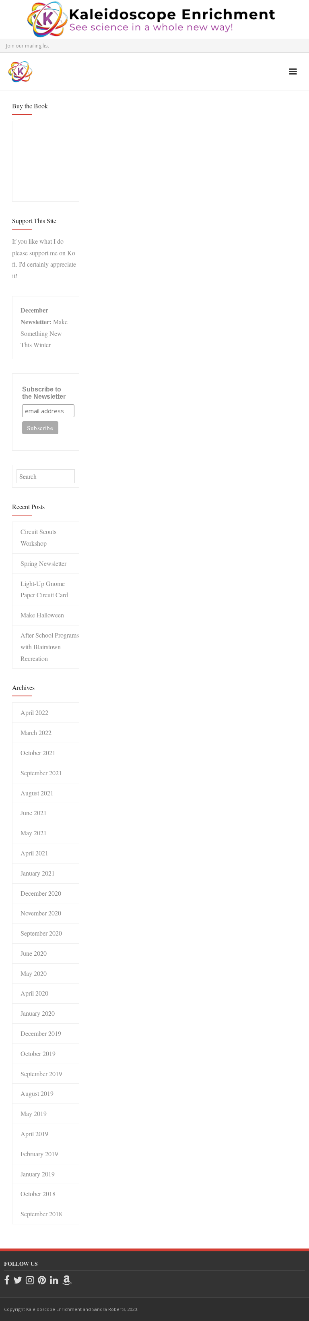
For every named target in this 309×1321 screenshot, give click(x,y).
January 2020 (38, 1013)
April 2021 (34, 853)
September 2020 (41, 933)
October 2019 (38, 1053)
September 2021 (41, 772)
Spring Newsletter (43, 563)
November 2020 (41, 913)
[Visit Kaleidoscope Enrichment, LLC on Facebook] (7, 1280)
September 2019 (41, 1073)
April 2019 (34, 1133)
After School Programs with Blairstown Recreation (50, 647)
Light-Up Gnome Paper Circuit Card (44, 589)
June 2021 (34, 812)
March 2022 (36, 732)
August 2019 (37, 1093)
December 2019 (41, 1033)
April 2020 (34, 993)
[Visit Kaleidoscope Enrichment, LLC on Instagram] (30, 1280)
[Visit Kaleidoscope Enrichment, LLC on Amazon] (67, 1280)
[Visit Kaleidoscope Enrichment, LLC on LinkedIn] (54, 1280)
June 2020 (34, 953)
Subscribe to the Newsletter (44, 393)
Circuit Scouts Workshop (38, 537)
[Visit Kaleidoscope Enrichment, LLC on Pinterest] (42, 1280)
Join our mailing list (27, 45)
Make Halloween (42, 615)
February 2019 (39, 1153)
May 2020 (34, 973)
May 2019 (34, 1113)
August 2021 (37, 793)
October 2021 (38, 752)
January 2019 (38, 1174)
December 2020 (41, 893)
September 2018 (41, 1213)
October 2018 (38, 1193)
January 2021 (38, 873)
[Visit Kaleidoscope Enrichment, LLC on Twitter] (17, 1280)
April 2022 (34, 712)
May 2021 (34, 832)
